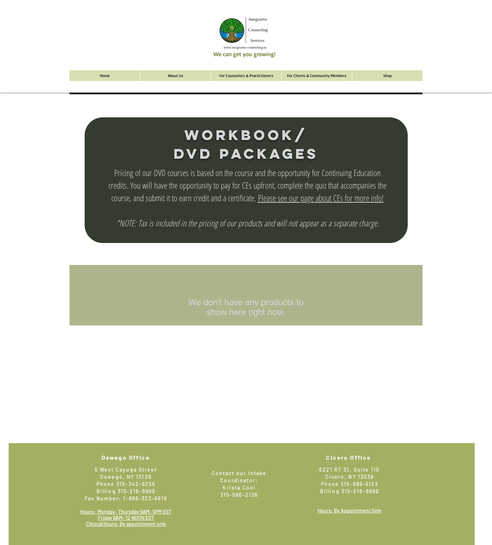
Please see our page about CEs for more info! (321, 198)
